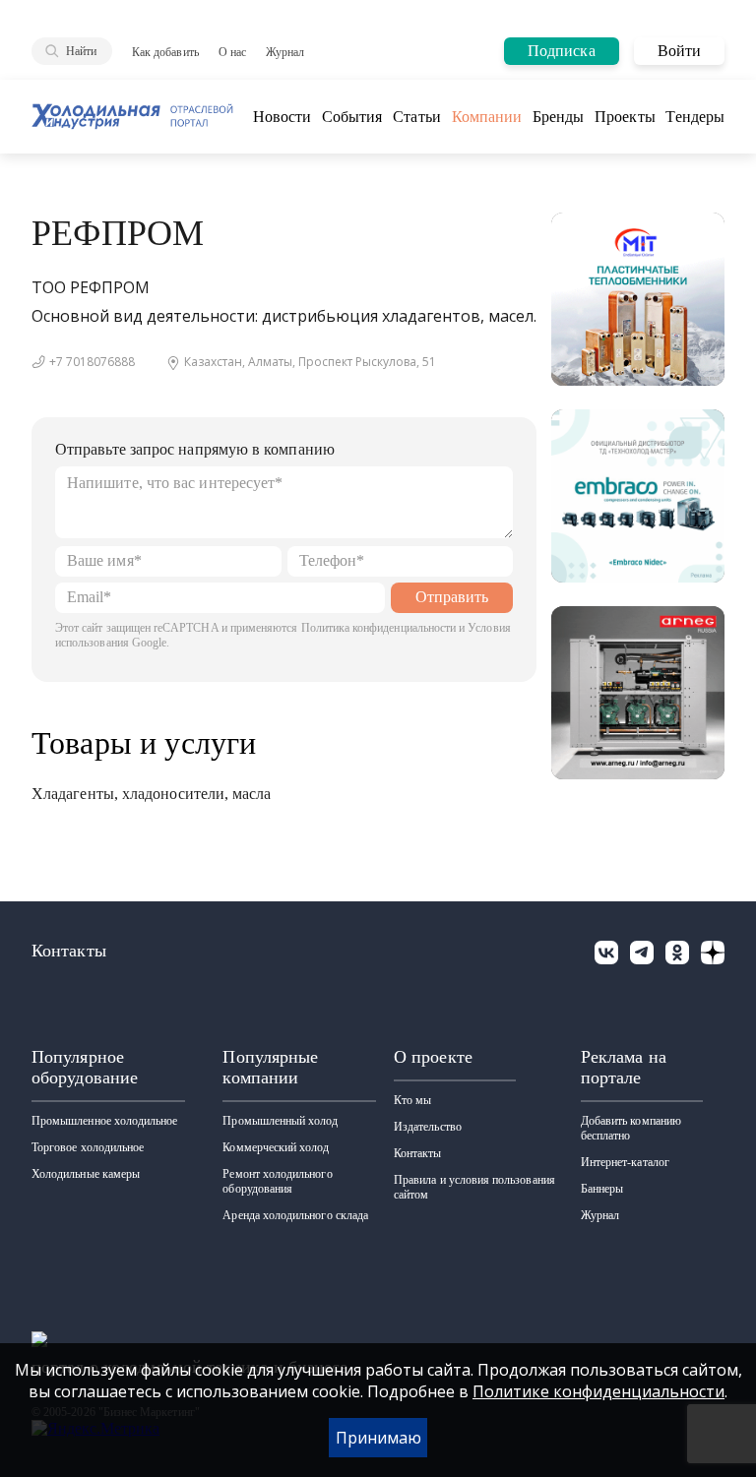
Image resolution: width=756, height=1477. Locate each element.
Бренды (558, 116)
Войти (679, 50)
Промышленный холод (280, 1121)
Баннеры (602, 1189)
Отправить (452, 596)
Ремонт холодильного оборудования (277, 1181)
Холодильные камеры (86, 1174)
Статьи (416, 116)
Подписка (562, 50)
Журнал (285, 52)
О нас (232, 52)
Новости (282, 116)
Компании (487, 116)
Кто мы (412, 1100)
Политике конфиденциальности (598, 1391)
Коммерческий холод (275, 1147)
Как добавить (165, 52)
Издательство (428, 1127)
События (352, 116)
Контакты (417, 1153)
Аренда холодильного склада (295, 1215)
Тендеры (694, 116)
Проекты (625, 116)
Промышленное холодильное (104, 1121)
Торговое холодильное (88, 1147)
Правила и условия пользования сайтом (474, 1187)
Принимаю (378, 1437)
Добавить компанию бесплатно (631, 1128)
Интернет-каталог (625, 1162)
